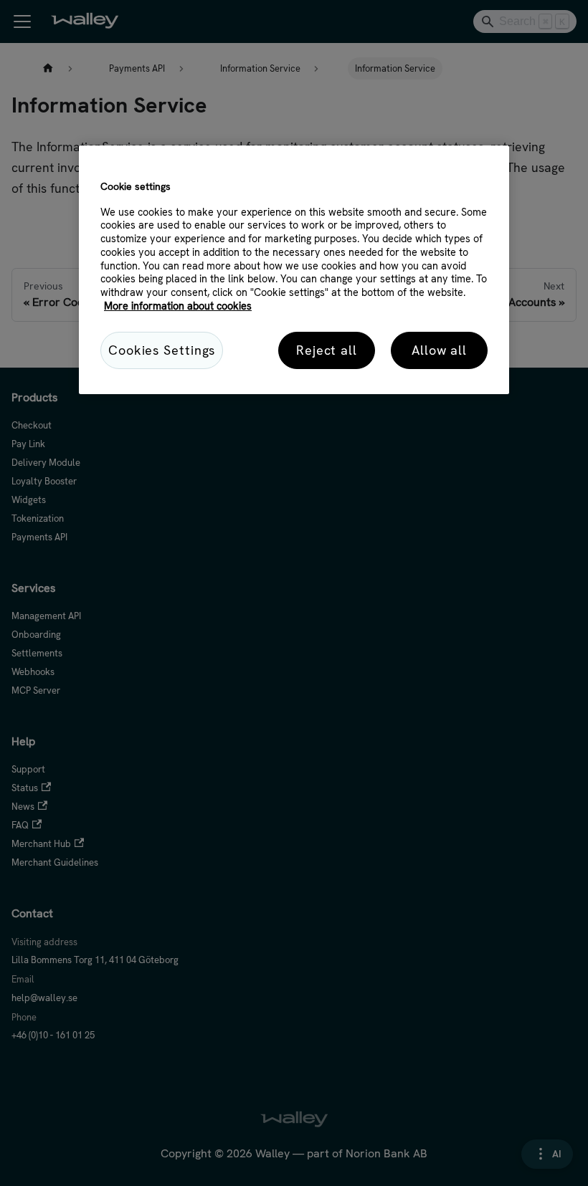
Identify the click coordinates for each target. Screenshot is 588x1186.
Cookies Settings (161, 350)
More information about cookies (178, 306)
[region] (294, 269)
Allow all (439, 350)
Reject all (326, 350)
